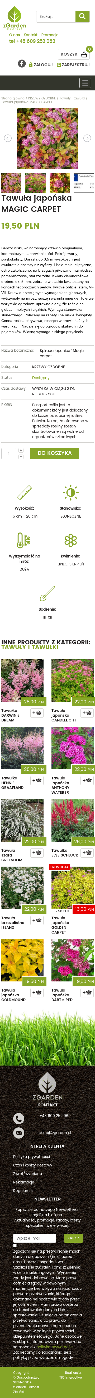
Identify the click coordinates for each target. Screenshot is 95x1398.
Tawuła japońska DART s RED (62, 995)
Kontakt (30, 35)
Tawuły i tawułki (30, 647)
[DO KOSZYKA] (37, 713)
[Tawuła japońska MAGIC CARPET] (47, 138)
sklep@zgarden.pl (55, 1133)
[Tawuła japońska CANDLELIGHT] (72, 680)
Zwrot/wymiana (27, 1174)
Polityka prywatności (31, 1157)
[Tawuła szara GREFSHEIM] (22, 820)
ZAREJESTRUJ (76, 65)
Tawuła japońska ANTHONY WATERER (60, 785)
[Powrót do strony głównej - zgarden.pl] (14, 17)
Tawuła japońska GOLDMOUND (13, 995)
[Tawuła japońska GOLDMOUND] (22, 960)
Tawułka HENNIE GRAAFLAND (12, 783)
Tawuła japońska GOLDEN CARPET (60, 925)
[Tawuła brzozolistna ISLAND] (22, 888)
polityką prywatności (54, 1347)
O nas (14, 35)
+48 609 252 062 (35, 41)
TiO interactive (70, 1377)
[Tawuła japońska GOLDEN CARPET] (72, 888)
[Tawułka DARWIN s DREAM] (22, 680)
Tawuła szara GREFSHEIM (11, 855)
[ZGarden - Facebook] (22, 64)
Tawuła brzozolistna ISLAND (13, 923)
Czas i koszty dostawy (32, 1165)
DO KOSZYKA (55, 453)
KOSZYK (75, 53)
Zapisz (73, 1238)
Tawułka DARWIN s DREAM (10, 715)
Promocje (50, 35)
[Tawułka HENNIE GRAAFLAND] (22, 748)
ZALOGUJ (43, 65)
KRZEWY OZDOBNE (48, 367)
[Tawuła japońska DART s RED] (72, 960)
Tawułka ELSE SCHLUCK (64, 852)
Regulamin (23, 1191)
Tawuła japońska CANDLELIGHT (63, 715)
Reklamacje (23, 1182)
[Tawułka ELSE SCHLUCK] (72, 820)
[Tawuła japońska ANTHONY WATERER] (72, 748)
